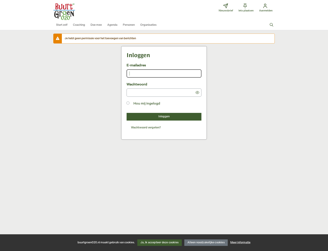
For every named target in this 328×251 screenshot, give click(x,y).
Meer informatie (240, 242)
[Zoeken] (271, 25)
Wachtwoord (137, 84)
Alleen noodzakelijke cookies (206, 242)
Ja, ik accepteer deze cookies (159, 242)
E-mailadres (136, 65)
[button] (61, 25)
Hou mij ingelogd (146, 103)
